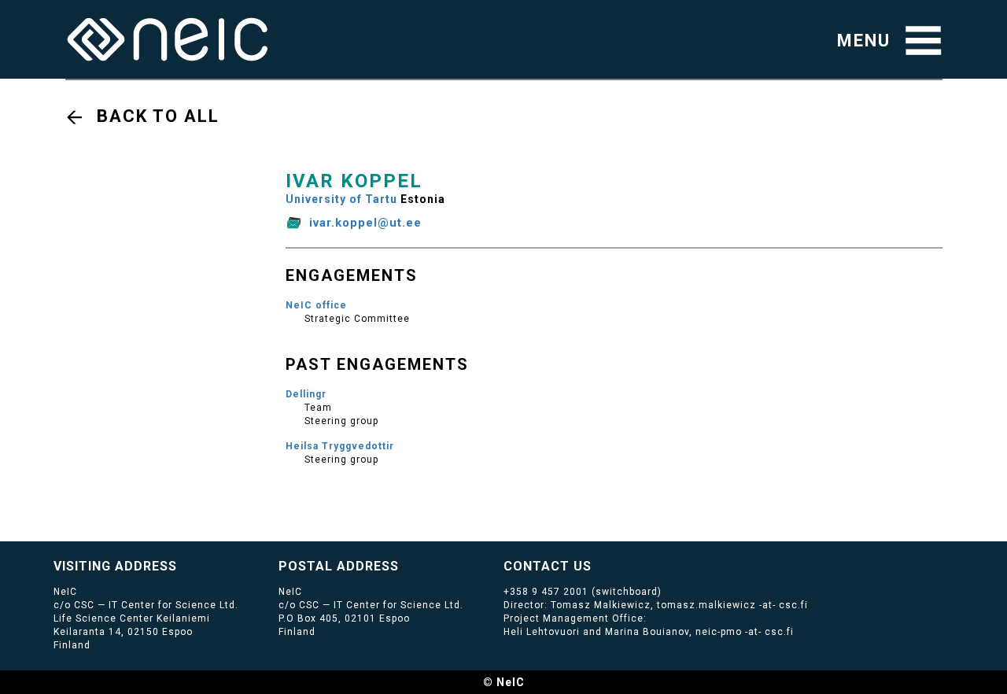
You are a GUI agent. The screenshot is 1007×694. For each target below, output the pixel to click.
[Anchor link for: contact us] (598, 565)
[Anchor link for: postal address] (405, 565)
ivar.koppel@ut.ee (365, 223)
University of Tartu (341, 199)
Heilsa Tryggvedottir (340, 446)
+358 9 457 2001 (546, 591)
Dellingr (306, 394)
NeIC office (316, 305)
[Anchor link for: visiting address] (183, 565)
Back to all (158, 116)
